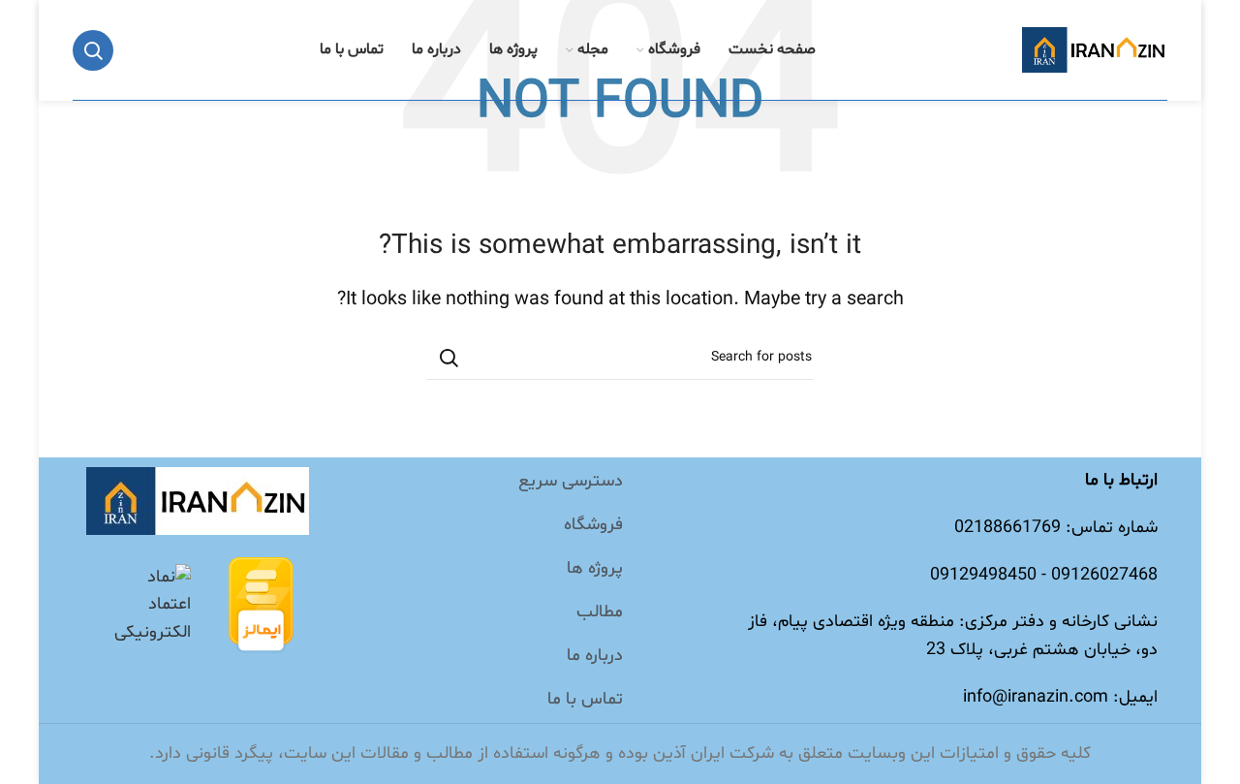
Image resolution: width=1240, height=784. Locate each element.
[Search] (93, 50)
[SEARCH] (448, 357)
